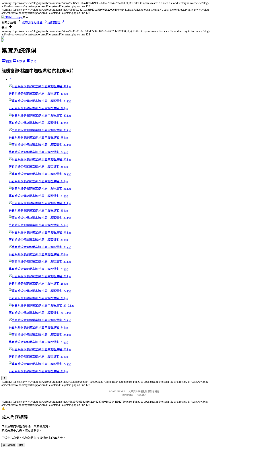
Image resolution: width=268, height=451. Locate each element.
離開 (21, 445)
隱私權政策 (127, 395)
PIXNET (121, 391)
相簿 (9, 61)
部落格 (21, 61)
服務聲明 (141, 395)
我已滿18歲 (9, 445)
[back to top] (4, 378)
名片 (33, 61)
